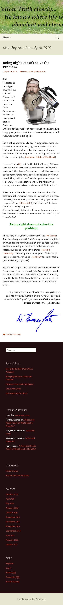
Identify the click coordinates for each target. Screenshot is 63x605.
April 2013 (10, 535)
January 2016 (11, 512)
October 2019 (12, 494)
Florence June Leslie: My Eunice (19, 384)
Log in (8, 568)
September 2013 (13, 530)
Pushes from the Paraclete (33, 71)
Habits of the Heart (45, 156)
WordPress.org (12, 581)
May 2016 (10, 503)
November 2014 (13, 526)
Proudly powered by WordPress (31, 599)
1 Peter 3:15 (25, 202)
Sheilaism (29, 156)
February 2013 (12, 540)
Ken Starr (36, 256)
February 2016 (12, 508)
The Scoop (50, 235)
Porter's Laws (12, 471)
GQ (19, 164)
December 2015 (13, 517)
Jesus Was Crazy (13, 388)
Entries (11, 572)
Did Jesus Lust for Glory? (17, 393)
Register (9, 563)
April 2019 (10, 499)
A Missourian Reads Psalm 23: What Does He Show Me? (20, 422)
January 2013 (11, 544)
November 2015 (13, 521)
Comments (12, 577)
